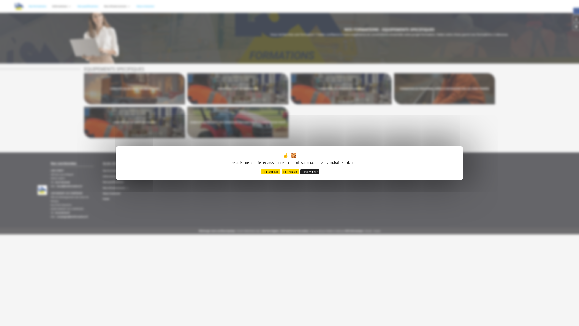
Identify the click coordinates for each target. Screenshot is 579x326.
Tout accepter (270, 171)
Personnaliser (310, 171)
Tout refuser (290, 171)
